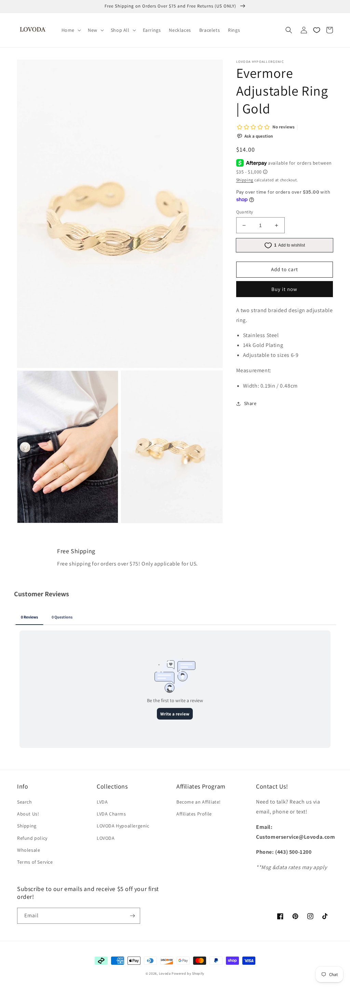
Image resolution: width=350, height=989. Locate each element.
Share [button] (250, 403)
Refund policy (32, 838)
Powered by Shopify (188, 973)
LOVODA (106, 838)
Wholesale (28, 850)
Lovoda (165, 973)
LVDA (102, 802)
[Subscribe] (132, 916)
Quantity (244, 212)
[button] (70, 30)
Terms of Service (35, 862)
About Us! (28, 814)
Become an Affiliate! (198, 802)
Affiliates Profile (194, 814)
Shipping (245, 179)
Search (24, 802)
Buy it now (284, 289)
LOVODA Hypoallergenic (123, 826)
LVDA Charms (111, 814)
